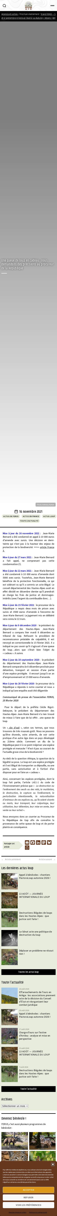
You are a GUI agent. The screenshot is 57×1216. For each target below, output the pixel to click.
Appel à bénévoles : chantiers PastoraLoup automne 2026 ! (35, 876)
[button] (52, 1164)
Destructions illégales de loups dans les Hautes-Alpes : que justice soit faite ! (35, 916)
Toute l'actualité (29, 521)
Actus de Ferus (11, 516)
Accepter (28, 1190)
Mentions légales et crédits (17, 1212)
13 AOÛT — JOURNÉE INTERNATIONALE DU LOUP (34, 895)
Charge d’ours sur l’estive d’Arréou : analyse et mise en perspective (34, 1035)
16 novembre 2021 (30, 511)
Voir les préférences (28, 1205)
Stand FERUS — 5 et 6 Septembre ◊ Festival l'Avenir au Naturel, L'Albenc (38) (29, 16)
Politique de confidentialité (38, 1212)
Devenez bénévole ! (13, 1118)
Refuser (28, 1197)
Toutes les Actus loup (28, 972)
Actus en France (31, 516)
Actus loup (49, 516)
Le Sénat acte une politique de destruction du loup (35, 933)
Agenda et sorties (10, 14)
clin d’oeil (14, 727)
